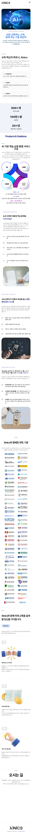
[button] (30, 2)
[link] (5, 2)
